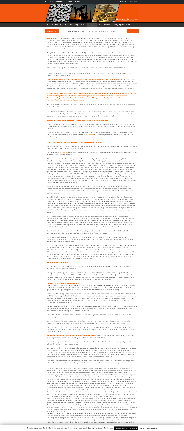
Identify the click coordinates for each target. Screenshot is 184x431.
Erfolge (83, 25)
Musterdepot (56, 25)
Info (48, 25)
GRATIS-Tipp (68, 25)
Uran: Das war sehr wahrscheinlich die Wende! (103, 31)
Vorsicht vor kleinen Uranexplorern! (72, 31)
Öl (99, 25)
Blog (76, 25)
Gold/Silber (92, 25)
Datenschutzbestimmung (148, 428)
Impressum (107, 25)
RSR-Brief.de (90, 135)
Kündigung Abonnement (122, 25)
